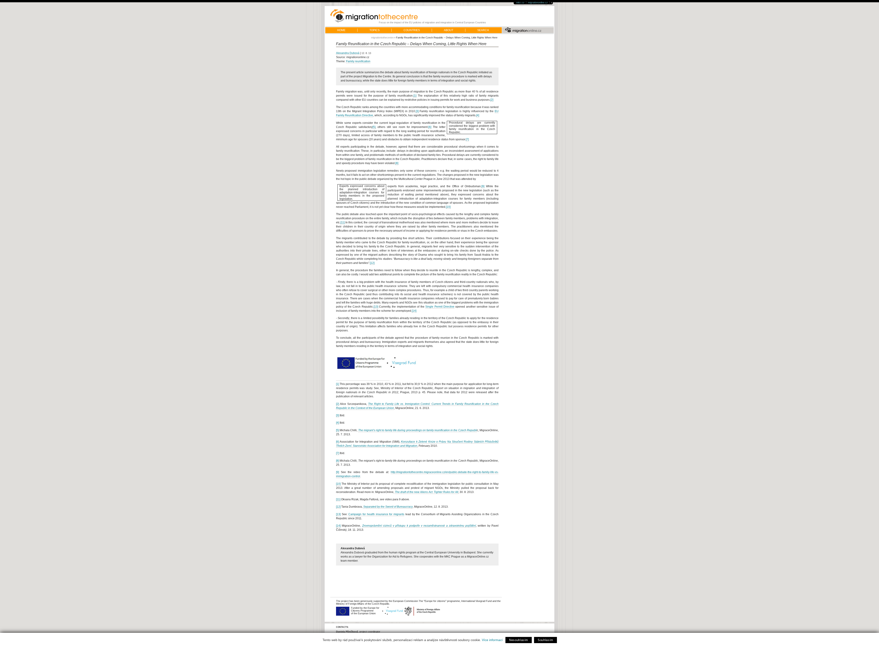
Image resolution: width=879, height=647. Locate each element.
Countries (412, 30)
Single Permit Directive (439, 306)
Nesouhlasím (518, 640)
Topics (374, 30)
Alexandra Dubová (347, 53)
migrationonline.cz (538, 2)
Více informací (492, 640)
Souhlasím (545, 640)
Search (483, 30)
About (448, 30)
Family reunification (358, 61)
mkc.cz (520, 2)
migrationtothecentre (382, 37)
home (341, 30)
